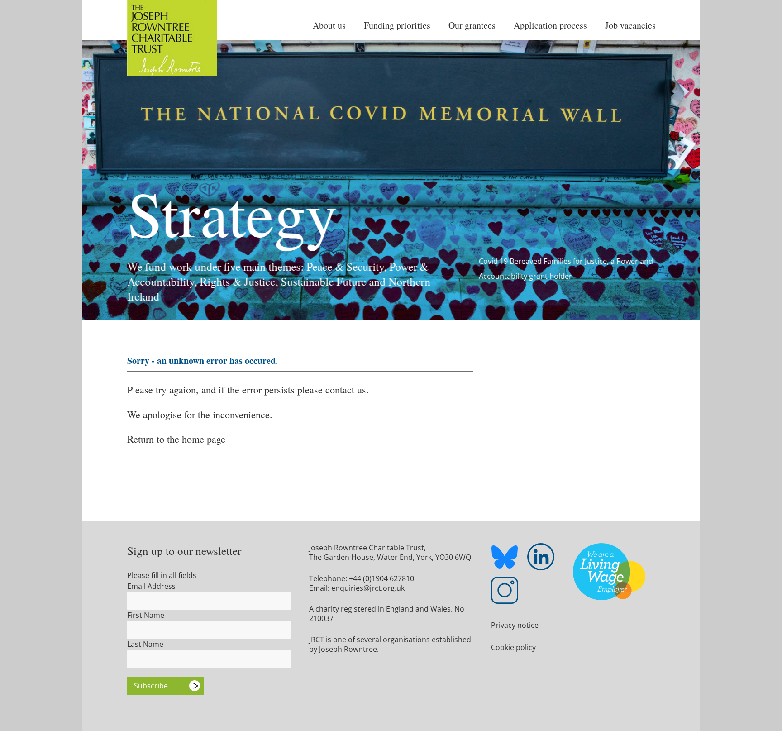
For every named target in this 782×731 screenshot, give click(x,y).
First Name (145, 615)
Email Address (151, 586)
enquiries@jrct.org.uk (368, 588)
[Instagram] (504, 590)
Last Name (145, 644)
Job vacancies (630, 25)
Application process (550, 25)
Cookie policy (513, 647)
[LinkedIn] (540, 556)
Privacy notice (515, 625)
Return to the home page (176, 438)
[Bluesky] (504, 558)
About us (329, 25)
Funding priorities (397, 25)
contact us (345, 389)
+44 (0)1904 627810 (381, 578)
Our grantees (472, 25)
